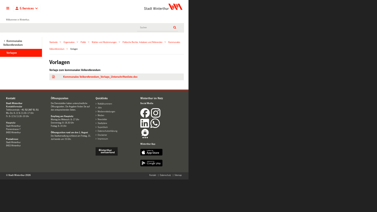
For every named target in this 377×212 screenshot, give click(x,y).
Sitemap (178, 175)
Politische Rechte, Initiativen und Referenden (142, 42)
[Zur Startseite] (135, 7)
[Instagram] (155, 117)
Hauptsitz (10, 122)
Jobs (100, 107)
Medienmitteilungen (106, 111)
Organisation (69, 42)
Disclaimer (102, 135)
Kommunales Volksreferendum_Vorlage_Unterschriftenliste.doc (100, 76)
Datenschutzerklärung (107, 131)
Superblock (103, 127)
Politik (83, 42)
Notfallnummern (105, 103)
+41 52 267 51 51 (29, 110)
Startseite (53, 42)
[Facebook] (145, 117)
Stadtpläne (102, 123)
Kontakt (152, 175)
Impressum (103, 139)
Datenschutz (165, 175)
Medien (101, 115)
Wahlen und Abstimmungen (104, 42)
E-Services (27, 8)
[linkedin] (145, 127)
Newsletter (102, 119)
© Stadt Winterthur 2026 (18, 175)
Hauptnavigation (7, 8)
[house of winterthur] (107, 155)
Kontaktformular (14, 106)
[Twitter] (160, 117)
